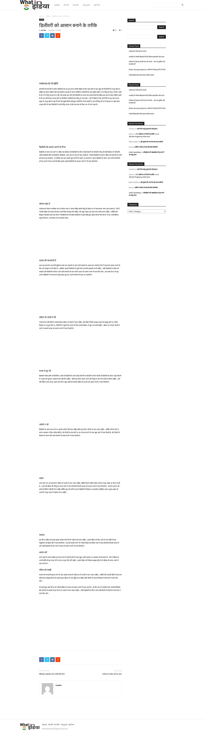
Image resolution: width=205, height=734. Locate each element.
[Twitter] (47, 35)
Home (41, 16)
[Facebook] (41, 35)
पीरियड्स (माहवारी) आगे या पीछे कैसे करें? (52, 674)
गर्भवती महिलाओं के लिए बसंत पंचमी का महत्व (141, 75)
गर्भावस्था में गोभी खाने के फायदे (137, 51)
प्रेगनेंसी (48, 16)
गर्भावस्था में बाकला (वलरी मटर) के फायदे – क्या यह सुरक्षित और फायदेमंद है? (147, 63)
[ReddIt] (58, 35)
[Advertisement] (80, 62)
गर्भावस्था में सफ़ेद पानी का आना (112, 674)
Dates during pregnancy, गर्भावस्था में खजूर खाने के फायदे (147, 69)
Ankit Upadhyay (135, 152)
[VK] (52, 35)
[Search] (182, 5)
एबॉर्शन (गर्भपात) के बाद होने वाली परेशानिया (146, 147)
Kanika (43, 30)
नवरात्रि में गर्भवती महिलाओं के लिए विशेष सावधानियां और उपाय (146, 57)
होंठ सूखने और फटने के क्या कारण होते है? (152, 142)
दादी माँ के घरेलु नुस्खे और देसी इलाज (147, 129)
